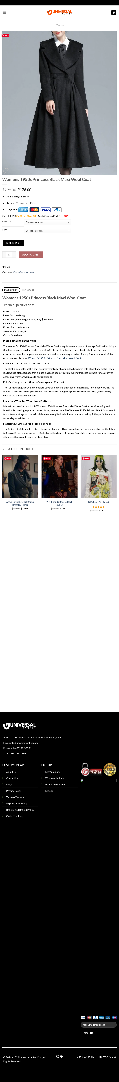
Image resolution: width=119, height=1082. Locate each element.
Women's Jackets (54, 778)
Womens (60, 25)
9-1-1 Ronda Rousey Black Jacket (59, 503)
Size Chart (13, 242)
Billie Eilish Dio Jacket (98, 502)
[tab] (11, 290)
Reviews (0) (28, 290)
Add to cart (31, 254)
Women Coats (19, 272)
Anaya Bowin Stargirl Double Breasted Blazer (20, 503)
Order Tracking (14, 815)
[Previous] (2, 580)
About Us (11, 771)
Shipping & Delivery (16, 803)
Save (7, 35)
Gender (6, 222)
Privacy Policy (13, 790)
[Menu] (4, 12)
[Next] (116, 580)
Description (11, 290)
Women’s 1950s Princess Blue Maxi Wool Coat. (55, 357)
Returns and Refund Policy (20, 809)
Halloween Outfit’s (55, 784)
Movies (49, 790)
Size (4, 230)
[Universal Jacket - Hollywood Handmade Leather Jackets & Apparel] (59, 12)
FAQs (9, 784)
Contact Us (12, 778)
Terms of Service (15, 797)
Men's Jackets (52, 771)
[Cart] (114, 12)
